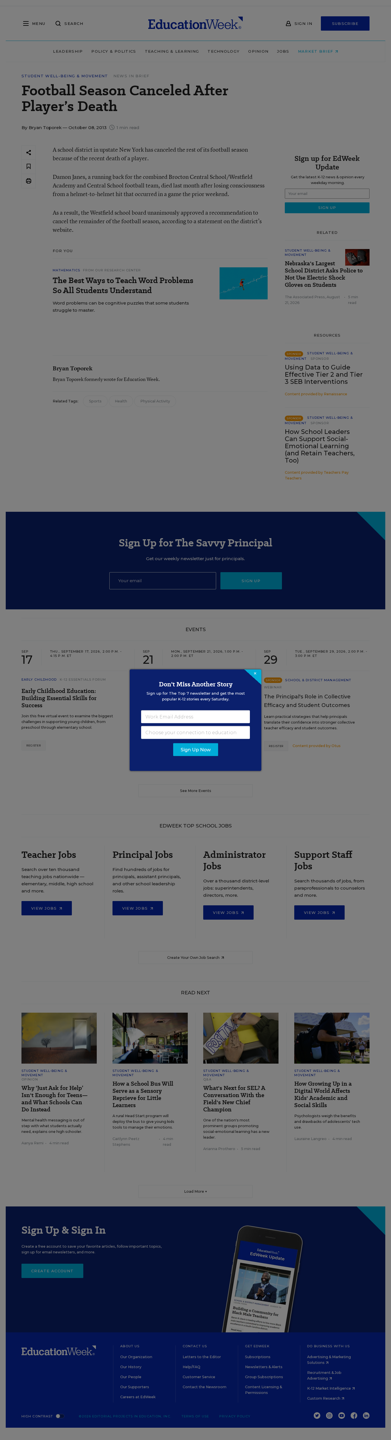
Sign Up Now (196, 749)
